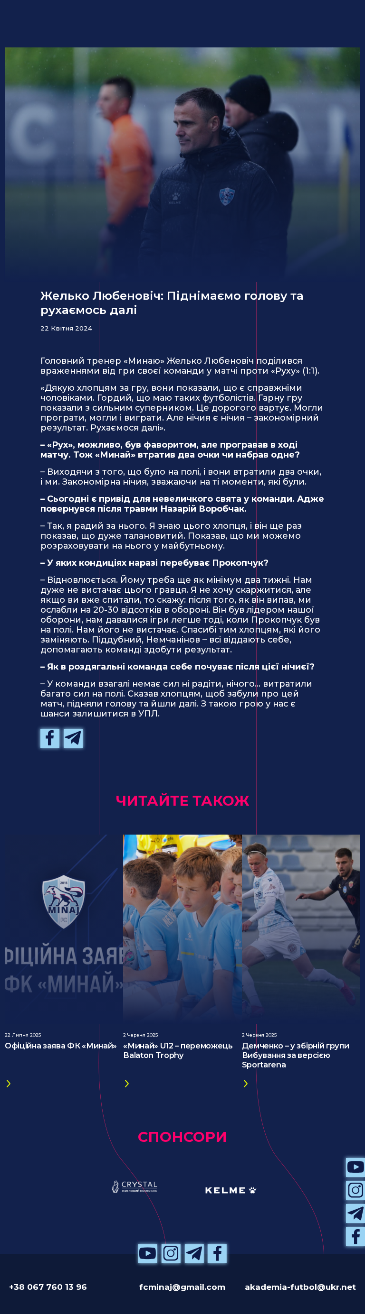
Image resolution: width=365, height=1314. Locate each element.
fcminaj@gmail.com (182, 1287)
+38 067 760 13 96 (48, 1287)
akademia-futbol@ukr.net (300, 1287)
